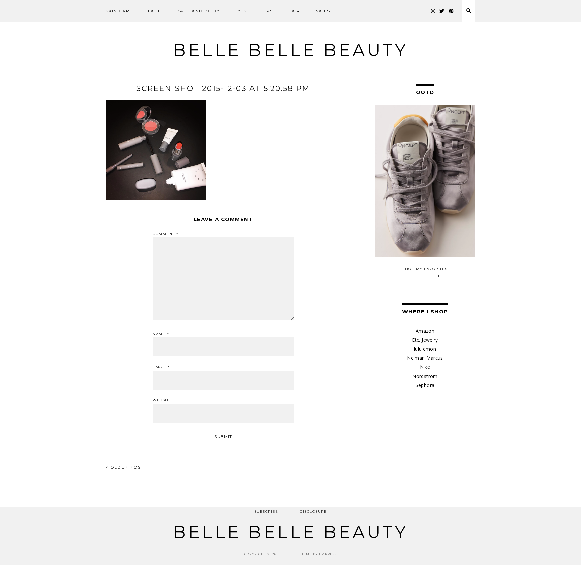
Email (161, 367)
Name (161, 334)
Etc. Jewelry (425, 340)
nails (322, 10)
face (154, 10)
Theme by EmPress (317, 554)
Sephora (425, 385)
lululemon (425, 349)
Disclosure (313, 511)
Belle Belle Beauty (290, 50)
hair (294, 10)
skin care (119, 10)
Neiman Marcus (425, 358)
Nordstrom (424, 376)
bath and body (197, 10)
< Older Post (125, 467)
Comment (166, 234)
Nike (425, 367)
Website (162, 400)
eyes (240, 10)
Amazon (425, 331)
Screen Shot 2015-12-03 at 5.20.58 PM (223, 88)
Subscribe (266, 511)
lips (267, 10)
